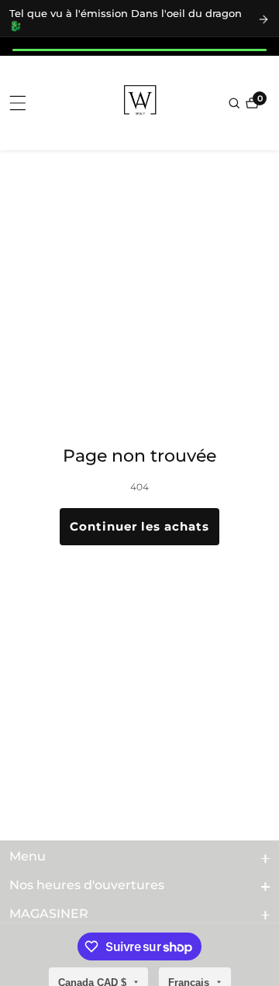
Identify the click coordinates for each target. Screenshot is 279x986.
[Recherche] (236, 103)
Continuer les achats (139, 526)
